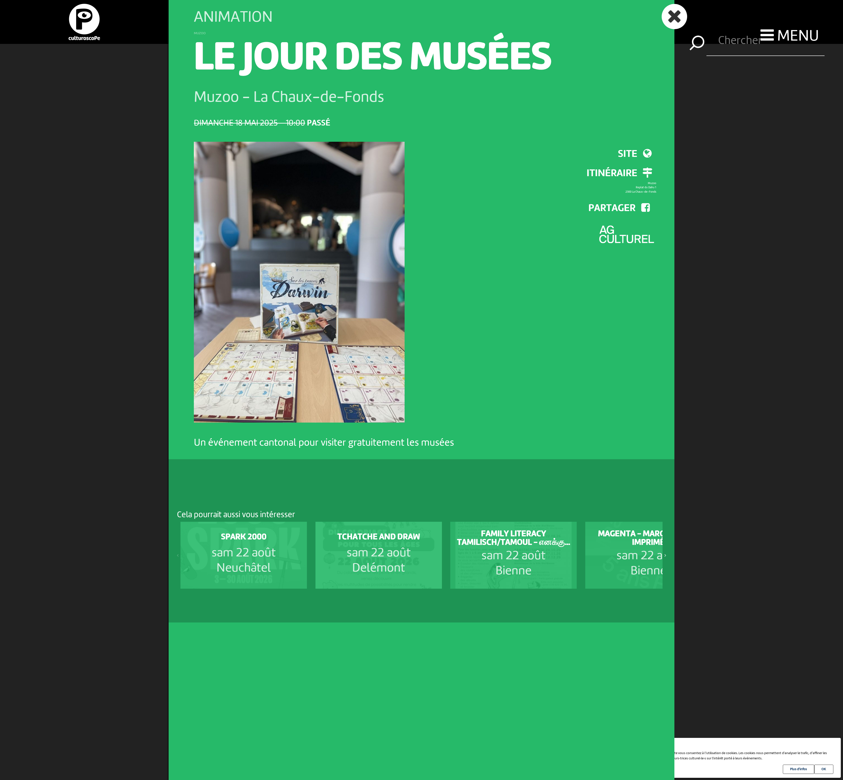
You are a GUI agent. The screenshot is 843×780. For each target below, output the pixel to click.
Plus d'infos (798, 769)
